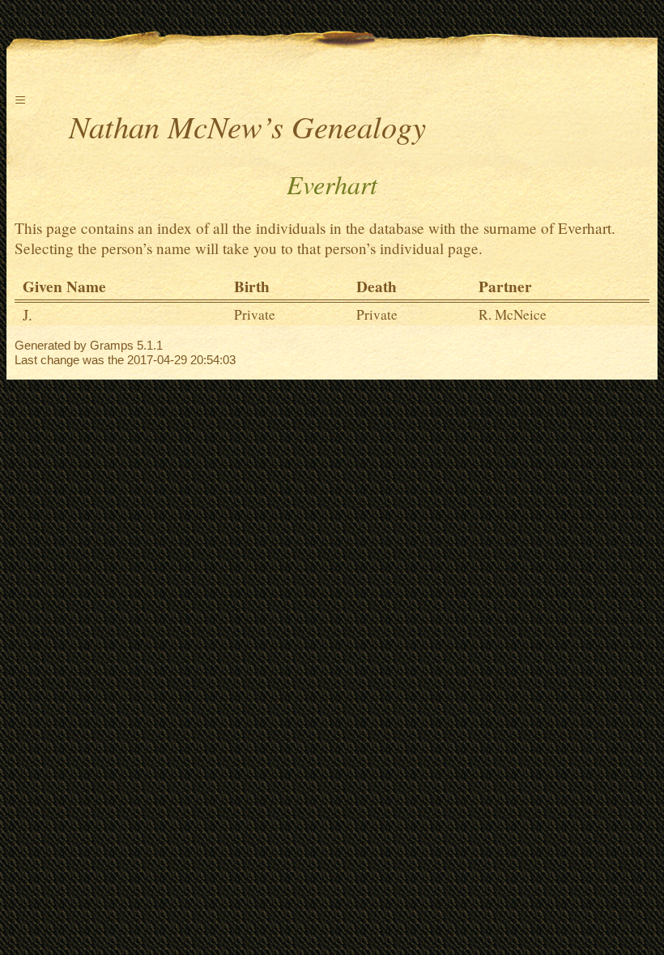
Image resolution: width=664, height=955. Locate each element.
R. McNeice (513, 314)
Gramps (112, 345)
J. (27, 314)
